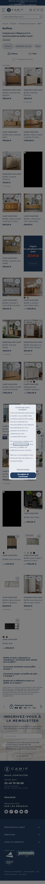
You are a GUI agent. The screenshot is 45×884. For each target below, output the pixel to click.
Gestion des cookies (21, 444)
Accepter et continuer (23, 475)
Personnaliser (23, 469)
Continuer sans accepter (23, 408)
